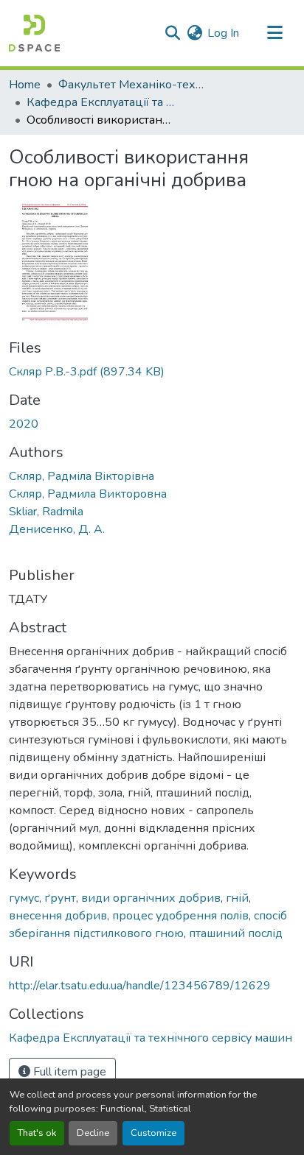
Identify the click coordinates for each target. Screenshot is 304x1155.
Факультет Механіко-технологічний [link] (132, 85)
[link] (152, 372)
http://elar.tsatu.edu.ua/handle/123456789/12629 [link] (140, 986)
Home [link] (25, 85)
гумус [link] (24, 898)
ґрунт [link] (60, 898)
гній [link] (237, 898)
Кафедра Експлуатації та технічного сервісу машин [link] (100, 102)
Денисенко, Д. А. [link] (57, 529)
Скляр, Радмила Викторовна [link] (88, 494)
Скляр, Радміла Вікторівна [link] (81, 476)
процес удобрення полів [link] (180, 916)
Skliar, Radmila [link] (46, 512)
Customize (153, 1133)
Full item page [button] (68, 1072)
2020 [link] (23, 424)
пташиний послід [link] (236, 933)
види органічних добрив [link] (151, 898)
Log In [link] (223, 33)
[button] (34, 33)
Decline (93, 1133)
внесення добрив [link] (58, 916)
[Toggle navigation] (274, 33)
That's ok (37, 1133)
